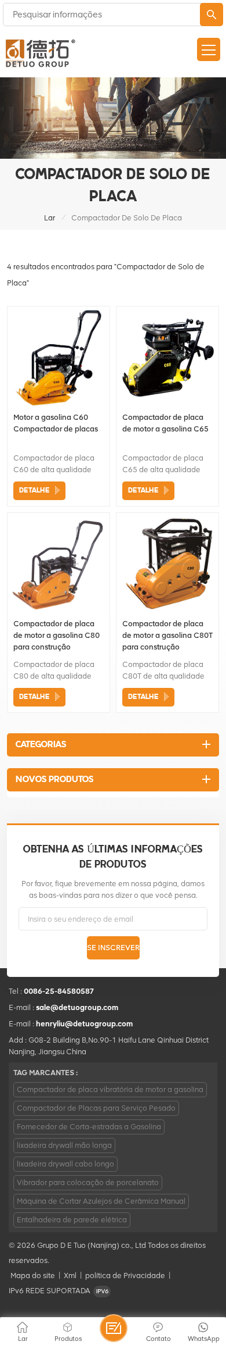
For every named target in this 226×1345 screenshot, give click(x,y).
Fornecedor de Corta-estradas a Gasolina (89, 1126)
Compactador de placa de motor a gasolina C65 (165, 423)
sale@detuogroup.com (77, 1007)
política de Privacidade (125, 1275)
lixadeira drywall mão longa (64, 1145)
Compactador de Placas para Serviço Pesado (96, 1108)
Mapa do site (32, 1275)
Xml (70, 1275)
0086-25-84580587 (59, 991)
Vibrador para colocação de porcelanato (88, 1182)
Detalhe (34, 490)
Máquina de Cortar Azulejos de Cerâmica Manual (101, 1201)
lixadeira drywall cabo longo (65, 1164)
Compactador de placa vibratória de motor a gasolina (110, 1089)
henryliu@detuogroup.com (84, 1023)
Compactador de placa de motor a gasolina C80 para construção (56, 635)
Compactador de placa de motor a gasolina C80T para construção (167, 635)
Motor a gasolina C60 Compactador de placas (55, 423)
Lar (49, 217)
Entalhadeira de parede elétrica (72, 1219)
